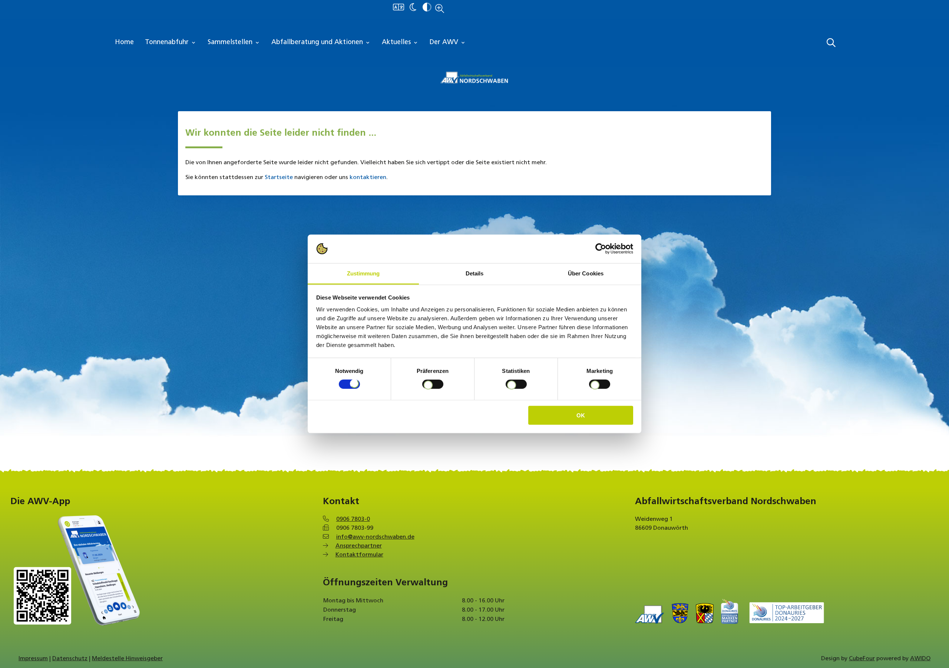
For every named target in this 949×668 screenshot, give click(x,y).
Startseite (279, 178)
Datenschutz (69, 659)
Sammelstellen (234, 42)
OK (580, 415)
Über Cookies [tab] (586, 273)
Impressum (33, 659)
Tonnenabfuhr (170, 42)
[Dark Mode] (413, 8)
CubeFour (862, 659)
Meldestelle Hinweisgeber (127, 659)
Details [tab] (475, 273)
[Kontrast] (427, 8)
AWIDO (920, 659)
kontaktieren (368, 178)
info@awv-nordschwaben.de (375, 537)
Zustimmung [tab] (363, 273)
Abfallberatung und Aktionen (321, 42)
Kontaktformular (359, 555)
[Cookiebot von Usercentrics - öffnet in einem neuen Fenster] (600, 248)
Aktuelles (400, 42)
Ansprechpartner (358, 546)
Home (124, 42)
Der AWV (448, 42)
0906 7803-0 (353, 519)
